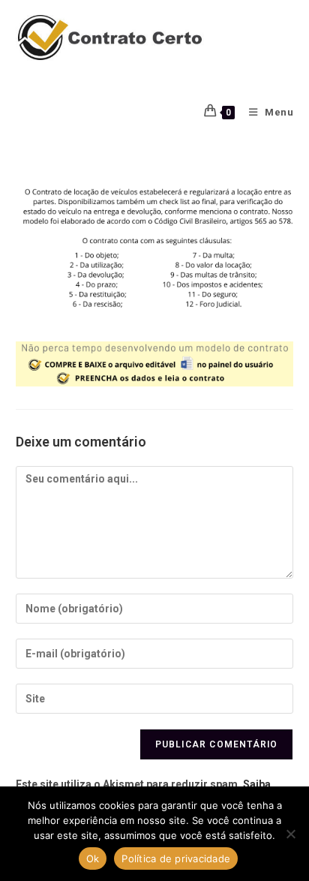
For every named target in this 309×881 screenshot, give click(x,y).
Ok (93, 858)
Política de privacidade (176, 858)
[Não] (290, 833)
